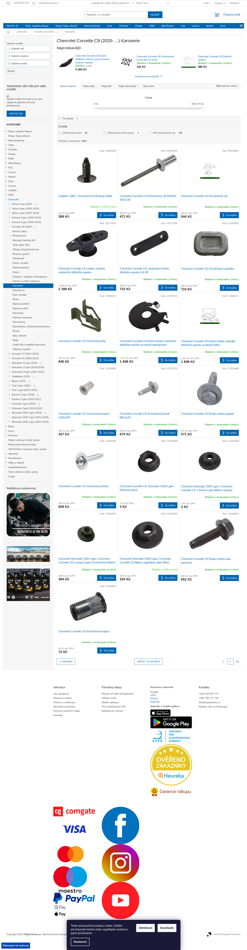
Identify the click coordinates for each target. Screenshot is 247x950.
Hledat (155, 14)
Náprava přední (21, 303)
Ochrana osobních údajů (66, 710)
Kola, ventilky (20, 294)
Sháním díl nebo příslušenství (110, 3)
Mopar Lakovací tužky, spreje (24, 440)
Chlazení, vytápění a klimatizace (30, 276)
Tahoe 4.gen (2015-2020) (25, 208)
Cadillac (12, 190)
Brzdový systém (21, 254)
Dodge (11, 154)
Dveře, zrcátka (20, 263)
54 (237, 661)
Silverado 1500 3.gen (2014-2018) (30, 417)
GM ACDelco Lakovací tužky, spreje (27, 449)
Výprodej (13, 453)
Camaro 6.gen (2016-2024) (26, 217)
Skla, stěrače (19, 335)
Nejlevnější (89, 86)
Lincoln (12, 185)
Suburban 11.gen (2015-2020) (28, 367)
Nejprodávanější (127, 86)
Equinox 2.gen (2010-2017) (26, 399)
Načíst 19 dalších (148, 661)
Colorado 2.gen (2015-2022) (27, 408)
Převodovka (19, 322)
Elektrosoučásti (21, 267)
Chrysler (12, 149)
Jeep (11, 144)
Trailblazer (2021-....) (23, 376)
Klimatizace (19, 290)
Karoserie (18, 285)
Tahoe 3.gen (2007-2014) (25, 213)
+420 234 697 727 (208, 693)
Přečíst (154, 698)
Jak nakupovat (61, 693)
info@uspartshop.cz (209, 702)
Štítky (16, 340)
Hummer (13, 435)
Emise (16, 272)
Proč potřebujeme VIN (113, 706)
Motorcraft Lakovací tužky (22, 444)
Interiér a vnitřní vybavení (26, 281)
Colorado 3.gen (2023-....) (26, 403)
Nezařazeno (14, 458)
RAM (11, 158)
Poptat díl (16, 113)
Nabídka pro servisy (112, 710)
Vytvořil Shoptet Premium (227, 934)
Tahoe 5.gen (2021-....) (24, 204)
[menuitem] (12, 25)
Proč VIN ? (142, 3)
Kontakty (58, 715)
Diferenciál (18, 258)
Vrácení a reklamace (64, 702)
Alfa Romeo (14, 163)
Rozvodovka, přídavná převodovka (31, 326)
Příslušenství (19, 235)
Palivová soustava (22, 317)
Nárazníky (18, 313)
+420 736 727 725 (208, 698)
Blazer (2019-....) (21, 381)
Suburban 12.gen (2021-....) (27, 363)
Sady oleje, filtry (21, 244)
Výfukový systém (22, 349)
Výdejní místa (109, 698)
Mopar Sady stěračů (19, 136)
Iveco (11, 431)
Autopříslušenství (17, 467)
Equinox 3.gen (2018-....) (25, 394)
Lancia (11, 172)
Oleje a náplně (16, 462)
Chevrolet (13, 199)
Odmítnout (145, 927)
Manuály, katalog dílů (24, 240)
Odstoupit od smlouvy (16, 945)
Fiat (10, 167)
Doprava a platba (62, 698)
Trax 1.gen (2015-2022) (24, 390)
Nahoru (67, 661)
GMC (11, 194)
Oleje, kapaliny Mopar (20, 131)
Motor (16, 299)
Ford (10, 181)
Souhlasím (167, 927)
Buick (11, 426)
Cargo (11, 476)
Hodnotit (154, 701)
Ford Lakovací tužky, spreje (23, 471)
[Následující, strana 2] (230, 661)
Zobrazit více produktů (147, 76)
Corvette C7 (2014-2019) (25, 353)
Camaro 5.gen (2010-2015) (26, 222)
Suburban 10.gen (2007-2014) (28, 371)
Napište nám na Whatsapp (213, 706)
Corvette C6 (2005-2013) (25, 358)
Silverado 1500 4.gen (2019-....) (29, 412)
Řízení (16, 331)
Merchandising (16, 140)
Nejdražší (107, 86)
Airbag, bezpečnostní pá (26, 249)
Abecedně (148, 86)
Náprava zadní (20, 308)
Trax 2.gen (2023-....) (23, 385)
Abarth (11, 176)
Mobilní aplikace (110, 702)
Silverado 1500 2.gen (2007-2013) (30, 421)
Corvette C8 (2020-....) (24, 226)
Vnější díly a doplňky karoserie (29, 344)
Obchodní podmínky (64, 706)
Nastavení (80, 941)
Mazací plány (20, 231)
